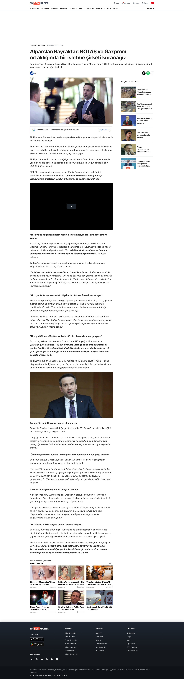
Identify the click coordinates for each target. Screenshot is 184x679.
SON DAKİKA (34, 8)
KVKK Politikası (132, 647)
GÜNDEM (54, 8)
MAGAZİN (90, 8)
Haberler (33, 45)
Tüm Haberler (69, 651)
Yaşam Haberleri (70, 643)
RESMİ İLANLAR (112, 8)
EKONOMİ (63, 8)
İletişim (129, 640)
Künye (129, 636)
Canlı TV (98, 633)
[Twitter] (31, 659)
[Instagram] (36, 659)
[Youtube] (41, 659)
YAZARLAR (45, 8)
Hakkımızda (131, 633)
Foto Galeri (99, 636)
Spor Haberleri (70, 636)
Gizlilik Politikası (132, 651)
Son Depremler (101, 647)
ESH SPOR (73, 8)
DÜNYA (81, 8)
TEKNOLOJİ (100, 8)
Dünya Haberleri (70, 647)
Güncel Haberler (70, 633)
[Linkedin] (57, 659)
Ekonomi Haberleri (71, 640)
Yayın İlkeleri (131, 643)
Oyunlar (98, 640)
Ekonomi (41, 45)
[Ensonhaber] (39, 3)
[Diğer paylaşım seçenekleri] (152, 73)
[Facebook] (47, 659)
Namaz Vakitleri (101, 643)
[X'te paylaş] (144, 73)
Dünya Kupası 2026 (71, 654)
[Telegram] (52, 659)
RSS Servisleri (100, 651)
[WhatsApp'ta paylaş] (148, 73)
